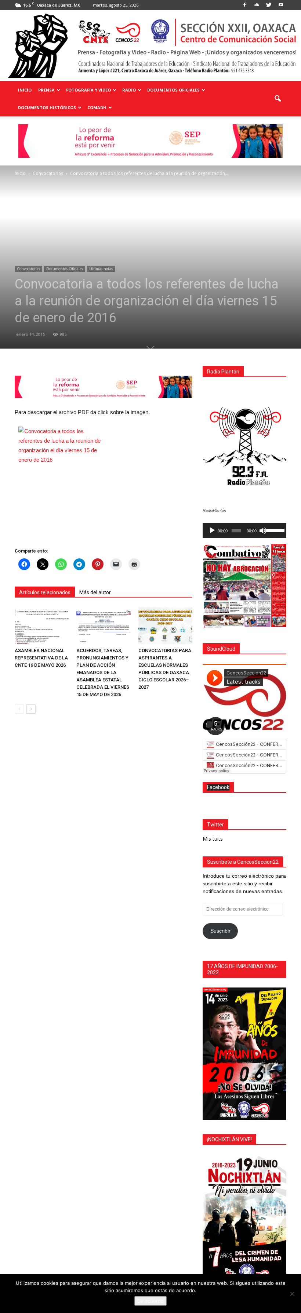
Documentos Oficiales (173, 90)
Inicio (25, 90)
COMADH (96, 107)
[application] (244, 530)
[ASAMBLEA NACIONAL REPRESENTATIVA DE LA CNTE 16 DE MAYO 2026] (42, 625)
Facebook (218, 787)
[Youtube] (280, 5)
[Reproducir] (212, 530)
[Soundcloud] (256, 5)
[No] (291, 1293)
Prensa (46, 90)
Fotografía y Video (88, 90)
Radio (129, 90)
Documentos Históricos (47, 107)
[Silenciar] (262, 530)
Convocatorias (28, 268)
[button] (277, 99)
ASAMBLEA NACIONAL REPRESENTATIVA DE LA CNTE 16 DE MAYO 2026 (41, 658)
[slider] (274, 529)
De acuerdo (150, 1301)
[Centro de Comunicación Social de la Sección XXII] (150, 45)
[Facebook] (244, 5)
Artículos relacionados (44, 592)
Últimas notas (101, 268)
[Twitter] (268, 5)
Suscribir (220, 931)
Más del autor (95, 592)
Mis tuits (213, 838)
